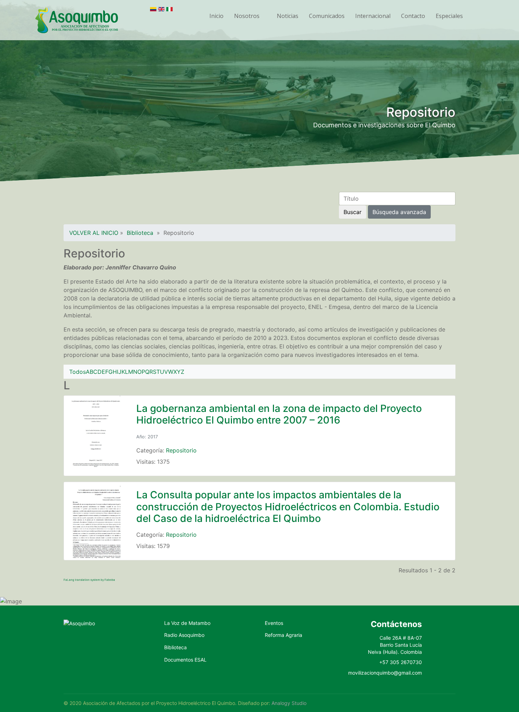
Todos (77, 371)
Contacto (413, 16)
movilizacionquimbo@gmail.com (385, 673)
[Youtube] (438, 657)
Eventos (274, 623)
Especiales (449, 16)
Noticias (287, 16)
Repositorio (181, 450)
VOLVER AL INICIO (93, 232)
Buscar (353, 211)
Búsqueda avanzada (399, 211)
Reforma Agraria (283, 635)
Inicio (216, 16)
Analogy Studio (289, 703)
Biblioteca (140, 232)
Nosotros (247, 16)
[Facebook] (438, 626)
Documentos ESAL (185, 660)
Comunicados (327, 16)
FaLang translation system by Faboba (89, 580)
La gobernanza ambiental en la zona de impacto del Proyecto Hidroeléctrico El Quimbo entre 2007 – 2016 (279, 414)
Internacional (372, 16)
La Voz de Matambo (187, 623)
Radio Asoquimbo (184, 635)
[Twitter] (438, 642)
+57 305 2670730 (400, 662)
